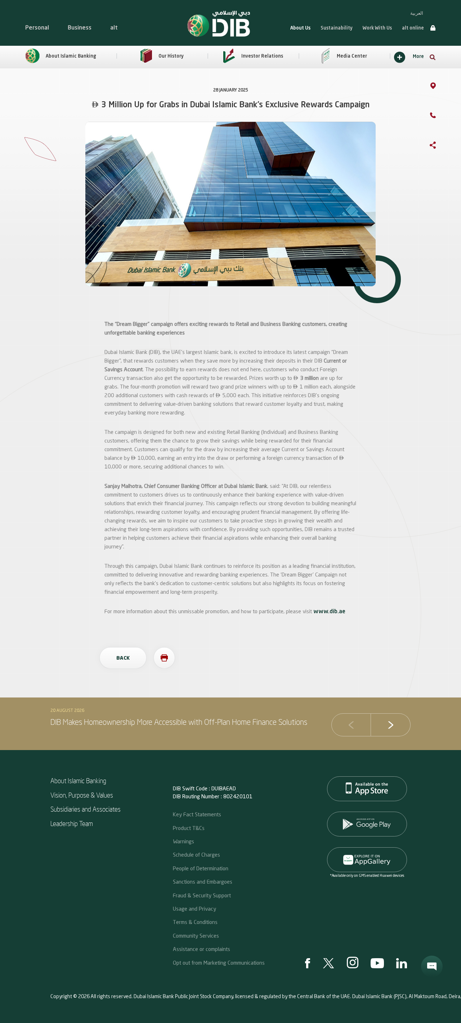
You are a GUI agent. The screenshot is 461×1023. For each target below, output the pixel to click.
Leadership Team (71, 823)
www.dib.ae (329, 612)
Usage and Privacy (194, 908)
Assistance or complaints (201, 949)
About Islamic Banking (78, 780)
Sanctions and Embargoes (202, 881)
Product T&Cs (189, 828)
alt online (413, 28)
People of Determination (200, 868)
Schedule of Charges (196, 854)
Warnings (183, 841)
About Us (300, 28)
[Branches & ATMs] (440, 87)
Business (79, 28)
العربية (416, 13)
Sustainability (337, 28)
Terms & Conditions (195, 922)
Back (123, 658)
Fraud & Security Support (202, 895)
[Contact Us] (440, 116)
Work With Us (377, 28)
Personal (37, 28)
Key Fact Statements (197, 814)
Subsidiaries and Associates (85, 809)
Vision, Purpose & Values (81, 795)
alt (114, 28)
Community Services (196, 935)
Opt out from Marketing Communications (219, 962)
